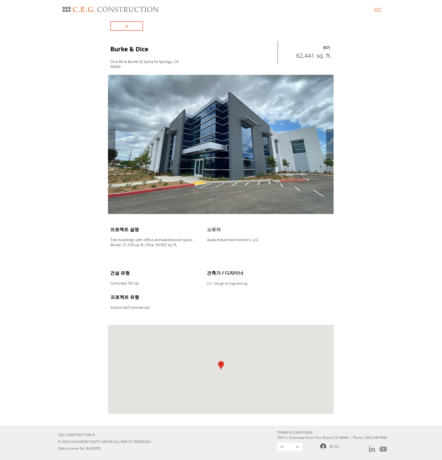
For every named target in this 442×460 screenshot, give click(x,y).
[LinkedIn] (371, 449)
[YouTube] (383, 449)
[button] (377, 10)
